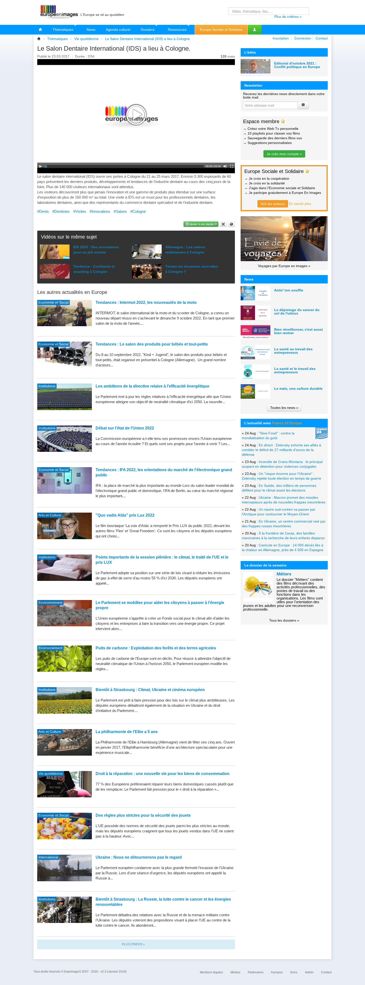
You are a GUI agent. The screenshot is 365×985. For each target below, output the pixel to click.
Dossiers (148, 30)
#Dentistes (61, 211)
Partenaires (255, 972)
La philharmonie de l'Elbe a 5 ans (127, 732)
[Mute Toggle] (225, 166)
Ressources (177, 30)
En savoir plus (300, 204)
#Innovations (100, 211)
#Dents (43, 211)
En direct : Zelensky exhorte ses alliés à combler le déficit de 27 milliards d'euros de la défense (281, 450)
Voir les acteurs (273, 204)
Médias (235, 972)
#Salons (120, 211)
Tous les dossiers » (284, 620)
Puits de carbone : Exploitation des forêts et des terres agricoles (156, 648)
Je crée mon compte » (284, 154)
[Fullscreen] (232, 166)
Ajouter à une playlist (202, 224)
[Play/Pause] (40, 166)
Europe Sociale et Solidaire (221, 30)
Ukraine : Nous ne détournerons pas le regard (139, 857)
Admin (309, 972)
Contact (322, 38)
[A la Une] (40, 30)
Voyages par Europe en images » (284, 266)
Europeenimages (58, 12)
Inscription (281, 38)
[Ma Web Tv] (254, 30)
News (91, 30)
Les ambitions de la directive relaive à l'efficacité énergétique (152, 386)
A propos (277, 972)
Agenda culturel (118, 30)
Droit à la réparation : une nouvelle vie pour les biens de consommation (162, 774)
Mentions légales (211, 972)
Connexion (302, 38)
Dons (293, 972)
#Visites (79, 211)
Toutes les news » (284, 408)
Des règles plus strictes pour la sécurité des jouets (143, 815)
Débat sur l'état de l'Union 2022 (125, 428)
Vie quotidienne (86, 39)
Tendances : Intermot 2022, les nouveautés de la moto (146, 302)
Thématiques (63, 30)
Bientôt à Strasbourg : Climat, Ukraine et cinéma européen (150, 690)
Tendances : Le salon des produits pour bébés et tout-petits (152, 344)
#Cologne (138, 211)
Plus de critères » (288, 17)
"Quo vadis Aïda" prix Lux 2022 (125, 515)
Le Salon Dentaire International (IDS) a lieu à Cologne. (148, 39)
